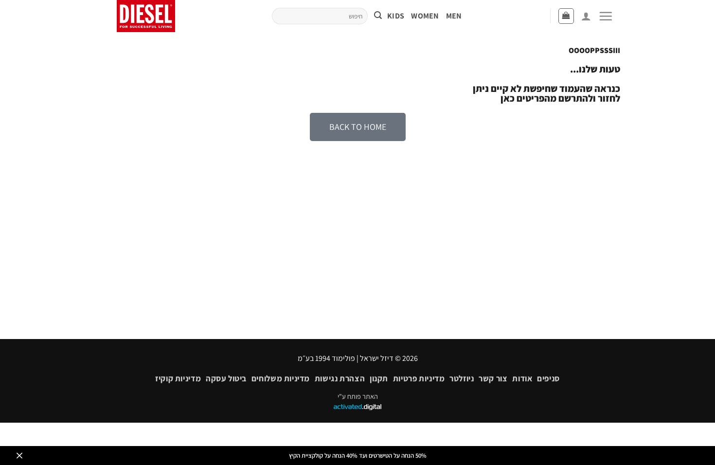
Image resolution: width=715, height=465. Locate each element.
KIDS (395, 16)
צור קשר (493, 378)
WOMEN (425, 16)
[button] (605, 16)
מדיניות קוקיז (178, 378)
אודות (522, 378)
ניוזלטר (461, 378)
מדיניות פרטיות (419, 378)
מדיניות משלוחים (280, 378)
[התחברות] (586, 16)
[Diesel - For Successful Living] (149, 16)
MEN (454, 16)
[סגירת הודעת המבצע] (19, 455)
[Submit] (378, 16)
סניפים (548, 378)
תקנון (379, 378)
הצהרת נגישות (340, 378)
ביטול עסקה (226, 378)
